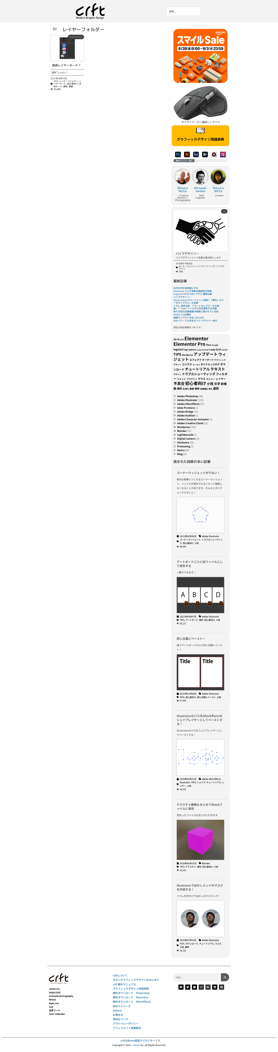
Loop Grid (215, 349)
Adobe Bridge (185, 411)
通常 (65, 86)
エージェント (188, 266)
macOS (224, 349)
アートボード (191, 619)
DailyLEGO (54, 992)
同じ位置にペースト (206, 697)
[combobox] (183, 11)
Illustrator (185, 782)
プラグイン (192, 378)
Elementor (196, 338)
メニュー (210, 378)
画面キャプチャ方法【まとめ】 (189, 317)
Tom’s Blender (57, 1014)
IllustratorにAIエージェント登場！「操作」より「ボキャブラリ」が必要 (198, 301)
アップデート (206, 354)
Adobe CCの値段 (182, 314)
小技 (210, 383)
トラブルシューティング (198, 373)
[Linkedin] (214, 987)
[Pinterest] (221, 987)
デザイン (177, 374)
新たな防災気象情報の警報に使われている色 (195, 311)
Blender (182, 430)
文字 (217, 383)
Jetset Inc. (54, 988)
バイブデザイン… (187, 254)
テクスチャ (190, 866)
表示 (210, 388)
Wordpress (187, 354)
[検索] (225, 977)
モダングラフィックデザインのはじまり (136, 980)
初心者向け (72, 83)
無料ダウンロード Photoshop (131, 993)
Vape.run (54, 1003)
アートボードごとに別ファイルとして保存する (200, 564)
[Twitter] (187, 987)
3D (175, 339)
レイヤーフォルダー (68, 81)
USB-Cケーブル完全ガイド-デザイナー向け (195, 320)
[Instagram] (201, 987)
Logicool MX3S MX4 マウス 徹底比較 (192, 293)
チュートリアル (197, 368)
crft (122, 1040)
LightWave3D (185, 434)
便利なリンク (120, 1019)
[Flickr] (194, 987)
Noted (52, 999)
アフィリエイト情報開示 (127, 1028)
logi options (190, 349)
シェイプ (201, 782)
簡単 (197, 388)
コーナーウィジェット (190, 539)
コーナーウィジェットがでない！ (198, 473)
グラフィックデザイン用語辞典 (200, 139)
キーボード (207, 359)
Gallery (117, 1010)
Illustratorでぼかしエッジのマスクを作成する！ (200, 887)
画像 (192, 388)
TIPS (56, 81)
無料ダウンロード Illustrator (131, 997)
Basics (181, 450)
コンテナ (187, 364)
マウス (201, 379)
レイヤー (221, 378)
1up (51, 1006)
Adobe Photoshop (76, 37)
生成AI (186, 388)
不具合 (179, 383)
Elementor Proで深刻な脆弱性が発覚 (192, 291)
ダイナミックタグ (210, 364)
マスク (218, 943)
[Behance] (208, 987)
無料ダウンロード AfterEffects (132, 1001)
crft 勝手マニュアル (124, 984)
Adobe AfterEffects (188, 404)
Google (215, 345)
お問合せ (118, 1015)
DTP (182, 339)
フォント (181, 378)
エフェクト (196, 359)
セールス (196, 364)
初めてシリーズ (122, 1006)
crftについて (120, 975)
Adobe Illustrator (187, 400)
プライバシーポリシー (126, 1023)
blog (224, 211)
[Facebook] (181, 987)
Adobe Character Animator (193, 419)
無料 (179, 388)
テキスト (217, 369)
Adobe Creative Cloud (190, 423)
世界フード (54, 1010)
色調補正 (204, 388)
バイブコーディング (205, 266)
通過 (71, 86)
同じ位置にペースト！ (191, 638)
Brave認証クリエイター (141, 1040)
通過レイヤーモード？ (66, 65)
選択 (216, 388)
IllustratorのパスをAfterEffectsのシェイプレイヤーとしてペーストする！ (199, 720)
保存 (201, 619)
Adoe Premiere (186, 407)
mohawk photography (61, 996)
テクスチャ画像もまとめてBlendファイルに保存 (199, 806)
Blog (179, 454)
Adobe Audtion (186, 415)
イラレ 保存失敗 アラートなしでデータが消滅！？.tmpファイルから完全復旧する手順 (196, 307)
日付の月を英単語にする (185, 288)
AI (180, 266)
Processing (183, 446)
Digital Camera (186, 438)
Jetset (136, 1045)
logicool (178, 349)
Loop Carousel (203, 349)
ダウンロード (191, 943)
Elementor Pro (189, 344)
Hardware (183, 442)
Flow (208, 344)
